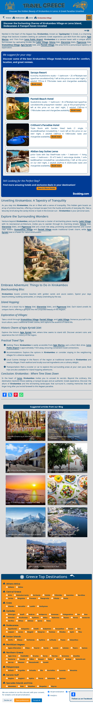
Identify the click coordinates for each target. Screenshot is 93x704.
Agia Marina (59, 345)
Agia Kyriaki (26, 45)
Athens (11, 587)
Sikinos (30, 621)
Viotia (65, 598)
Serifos (11, 621)
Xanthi (45, 662)
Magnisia (21, 598)
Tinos (48, 621)
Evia (22, 686)
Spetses (62, 678)
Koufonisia (23, 617)
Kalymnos (47, 629)
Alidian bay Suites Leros (44, 151)
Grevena (65, 656)
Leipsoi (11, 632)
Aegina (11, 678)
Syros (39, 621)
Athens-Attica (12, 583)
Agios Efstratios (14, 648)
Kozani (41, 659)
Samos (84, 648)
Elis (41, 670)
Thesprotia (44, 598)
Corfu (10, 640)
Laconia (62, 670)
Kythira (42, 640)
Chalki (36, 629)
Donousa (54, 614)
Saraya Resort (39, 72)
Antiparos (42, 614)
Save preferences (22, 700)
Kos (79, 629)
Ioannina (70, 595)
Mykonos (55, 617)
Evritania (36, 595)
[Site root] (9, 5)
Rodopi (68, 659)
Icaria (45, 648)
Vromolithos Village (11, 45)
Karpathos (59, 629)
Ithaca (19, 640)
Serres (10, 662)
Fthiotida (58, 595)
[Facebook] (4, 395)
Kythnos (35, 617)
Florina (54, 656)
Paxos (62, 640)
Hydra (31, 678)
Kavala (22, 659)
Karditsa (81, 595)
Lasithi (32, 606)
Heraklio (21, 606)
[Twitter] (10, 395)
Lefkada (52, 640)
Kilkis (31, 659)
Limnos (65, 648)
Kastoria (11, 659)
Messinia (73, 670)
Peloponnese (12, 667)
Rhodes (62, 632)
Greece (8, 18)
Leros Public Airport (33, 39)
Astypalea (25, 629)
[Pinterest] (15, 395)
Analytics (53, 695)
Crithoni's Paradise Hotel (45, 125)
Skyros (53, 686)
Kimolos (11, 617)
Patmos (52, 632)
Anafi (22, 614)
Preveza (32, 598)
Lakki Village (42, 42)
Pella (50, 659)
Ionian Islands (13, 636)
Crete (8, 602)
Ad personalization (57, 692)
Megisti (30, 632)
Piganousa (81, 42)
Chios (27, 648)
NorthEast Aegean (15, 644)
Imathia (76, 656)
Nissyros (41, 632)
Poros (40, 678)
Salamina (51, 678)
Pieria (58, 659)
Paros (75, 617)
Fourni (36, 648)
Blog (61, 406)
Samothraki (80, 659)
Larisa (10, 598)
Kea (85, 614)
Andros (31, 614)
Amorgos (12, 614)
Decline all (7, 700)
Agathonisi (12, 629)
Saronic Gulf (12, 675)
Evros (45, 656)
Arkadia (32, 670)
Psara (75, 648)
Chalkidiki (24, 656)
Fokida (47, 595)
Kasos (70, 629)
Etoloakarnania (22, 595)
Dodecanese (20, 18)
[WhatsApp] (21, 395)
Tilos (80, 632)
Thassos (20, 662)
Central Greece (13, 591)
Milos (45, 617)
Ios (78, 614)
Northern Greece (14, 652)
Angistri (21, 678)
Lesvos (55, 648)
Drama (35, 656)
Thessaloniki (33, 662)
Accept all (36, 700)
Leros (31, 18)
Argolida (21, 670)
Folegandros (67, 614)
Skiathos (31, 686)
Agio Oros (12, 656)
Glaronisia (65, 42)
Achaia (11, 670)
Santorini (86, 617)
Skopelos (43, 686)
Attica (20, 587)
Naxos (66, 617)
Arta (10, 595)
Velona (52, 42)
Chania (11, 606)
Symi (72, 632)
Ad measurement (74, 692)
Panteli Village (47, 45)
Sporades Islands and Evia (18, 683)
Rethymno (43, 606)
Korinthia (51, 670)
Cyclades (10, 611)
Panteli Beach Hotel (42, 98)
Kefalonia (30, 640)
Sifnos (20, 621)
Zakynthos (73, 640)
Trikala (56, 598)
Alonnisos (12, 686)
